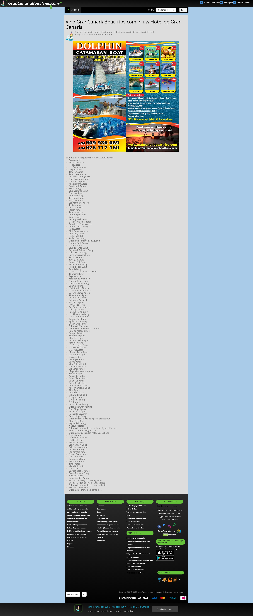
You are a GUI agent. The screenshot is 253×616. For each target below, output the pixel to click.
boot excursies (73, 521)
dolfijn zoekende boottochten (78, 515)
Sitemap (70, 547)
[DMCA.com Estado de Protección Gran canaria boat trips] (169, 534)
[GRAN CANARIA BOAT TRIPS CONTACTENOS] (174, 524)
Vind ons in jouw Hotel (135, 525)
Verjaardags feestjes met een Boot (139, 560)
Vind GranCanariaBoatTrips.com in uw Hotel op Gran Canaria (118, 606)
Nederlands (163, 10)
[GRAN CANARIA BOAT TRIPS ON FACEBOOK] (159, 526)
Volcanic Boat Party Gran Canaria (169, 510)
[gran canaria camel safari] (174, 579)
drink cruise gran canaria (77, 512)
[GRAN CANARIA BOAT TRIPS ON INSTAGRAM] (169, 526)
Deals (99, 512)
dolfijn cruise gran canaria (77, 509)
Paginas (70, 544)
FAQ (128, 515)
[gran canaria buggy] (164, 579)
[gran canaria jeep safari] (169, 579)
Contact (151, 10)
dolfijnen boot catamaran (77, 506)
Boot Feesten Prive (133, 566)
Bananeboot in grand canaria (108, 525)
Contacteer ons (103, 518)
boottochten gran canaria (77, 525)
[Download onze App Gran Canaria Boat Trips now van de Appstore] (165, 552)
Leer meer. (160, 562)
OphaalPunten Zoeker (135, 528)
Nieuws (70, 540)
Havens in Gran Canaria (76, 534)
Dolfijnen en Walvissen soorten (79, 531)
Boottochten (101, 509)
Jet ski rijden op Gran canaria (108, 528)
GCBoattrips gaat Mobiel (136, 506)
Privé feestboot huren (170, 520)
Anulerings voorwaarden (136, 518)
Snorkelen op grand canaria (107, 521)
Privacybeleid (131, 509)
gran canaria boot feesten (77, 518)
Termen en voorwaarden (136, 512)
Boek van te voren (133, 521)
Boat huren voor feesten (135, 563)
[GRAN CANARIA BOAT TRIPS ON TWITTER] (164, 524)
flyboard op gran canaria (76, 528)
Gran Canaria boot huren (77, 537)
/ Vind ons (75, 10)
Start (68, 9)
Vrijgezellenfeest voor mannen (170, 516)
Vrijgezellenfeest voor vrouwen (169, 513)
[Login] (183, 10)
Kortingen (101, 515)
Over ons (100, 506)
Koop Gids (101, 540)
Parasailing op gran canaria (107, 531)
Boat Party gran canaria (135, 538)
